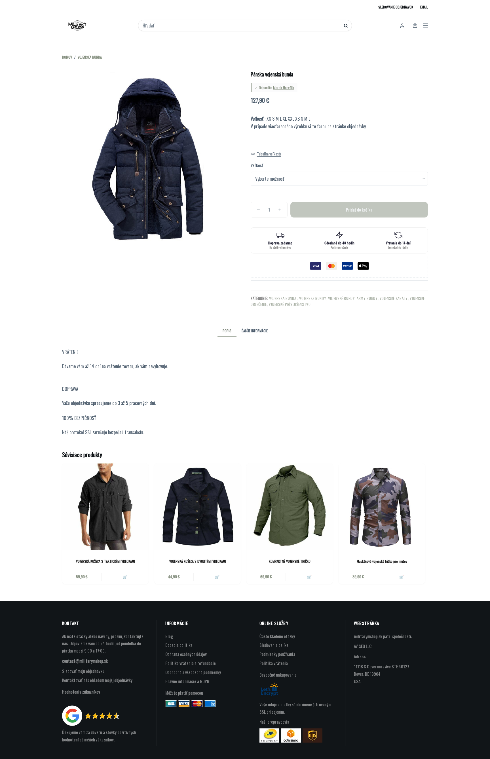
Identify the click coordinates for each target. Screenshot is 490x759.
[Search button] (346, 25)
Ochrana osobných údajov (186, 654)
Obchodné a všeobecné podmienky (193, 672)
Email (424, 7)
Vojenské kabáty (394, 298)
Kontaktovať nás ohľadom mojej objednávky (97, 680)
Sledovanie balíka (273, 645)
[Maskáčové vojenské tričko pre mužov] (382, 506)
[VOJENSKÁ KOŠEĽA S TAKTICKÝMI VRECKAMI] (105, 506)
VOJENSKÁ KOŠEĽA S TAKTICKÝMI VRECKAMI (105, 561)
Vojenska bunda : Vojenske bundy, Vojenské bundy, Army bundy (323, 298)
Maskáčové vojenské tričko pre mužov (382, 561)
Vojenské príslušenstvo (290, 304)
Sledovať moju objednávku (83, 671)
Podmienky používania (277, 654)
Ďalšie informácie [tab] (255, 330)
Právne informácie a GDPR (187, 681)
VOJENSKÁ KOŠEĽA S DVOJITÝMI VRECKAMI (197, 561)
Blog (169, 636)
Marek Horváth (283, 87)
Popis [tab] (227, 330)
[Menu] (425, 25)
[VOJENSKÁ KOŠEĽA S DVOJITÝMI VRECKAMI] (197, 506)
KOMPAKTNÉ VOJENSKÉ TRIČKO (290, 561)
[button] (266, 154)
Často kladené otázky (277, 636)
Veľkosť (257, 165)
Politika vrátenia (273, 663)
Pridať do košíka (359, 209)
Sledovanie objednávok (395, 7)
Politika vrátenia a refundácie (190, 663)
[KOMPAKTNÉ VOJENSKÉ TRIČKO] (289, 506)
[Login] (402, 26)
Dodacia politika (179, 645)
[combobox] (241, 25)
